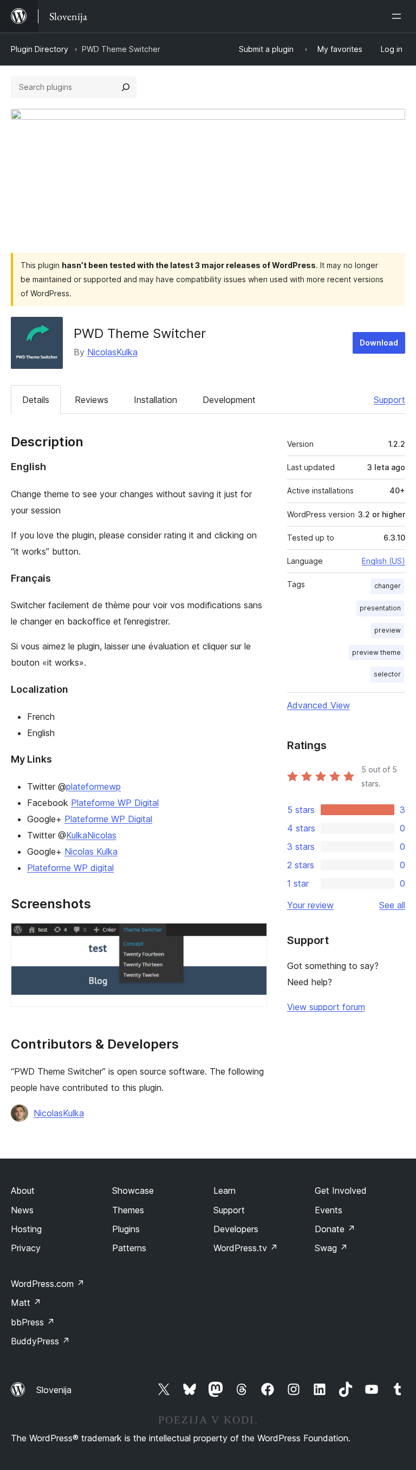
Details (35, 399)
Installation (155, 399)
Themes (128, 1210)
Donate (335, 1229)
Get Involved (341, 1190)
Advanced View (318, 705)
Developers (235, 1229)
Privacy (26, 1248)
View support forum (326, 1006)
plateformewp (93, 786)
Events (328, 1210)
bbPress (33, 1322)
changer (387, 586)
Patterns (129, 1248)
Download (379, 342)
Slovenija (54, 1389)
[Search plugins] (125, 87)
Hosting (26, 1229)
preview (387, 630)
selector (387, 674)
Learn (224, 1190)
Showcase (133, 1190)
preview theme (376, 652)
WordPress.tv (245, 1248)
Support (389, 399)
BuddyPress (40, 1341)
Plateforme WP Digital (115, 802)
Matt (26, 1302)
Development (229, 399)
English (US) (383, 560)
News (22, 1210)
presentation (380, 608)
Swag (331, 1248)
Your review (310, 905)
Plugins (126, 1229)
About (23, 1190)
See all (392, 905)
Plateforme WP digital (70, 867)
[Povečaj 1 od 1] (252, 937)
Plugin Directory (39, 49)
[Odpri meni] (398, 16)
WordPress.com (47, 1283)
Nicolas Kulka (91, 851)
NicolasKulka (112, 352)
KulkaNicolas (91, 835)
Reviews (91, 399)
